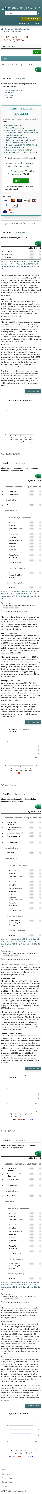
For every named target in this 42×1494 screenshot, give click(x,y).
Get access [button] (22, 180)
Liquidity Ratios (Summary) (13, 90)
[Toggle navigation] (4, 3)
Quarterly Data (20, 79)
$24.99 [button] (36, 52)
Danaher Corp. (13, 534)
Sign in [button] (36, 23)
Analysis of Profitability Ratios (17, 138)
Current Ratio (9, 93)
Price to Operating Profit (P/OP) (21, 152)
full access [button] (16, 163)
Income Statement (13, 125)
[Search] (38, 13)
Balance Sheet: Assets (14, 128)
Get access (24, 23)
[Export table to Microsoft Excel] (38, 243)
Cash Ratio (8, 98)
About (4, 1470)
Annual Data (7, 79)
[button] (2, 251)
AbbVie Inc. (12, 522)
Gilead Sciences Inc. (22, 29)
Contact (5, 1486)
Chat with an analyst (31, 19)
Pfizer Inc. (12, 546)
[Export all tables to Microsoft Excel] (38, 69)
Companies (9, 29)
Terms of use (6, 1474)
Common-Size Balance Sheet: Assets (19, 130)
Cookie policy (7, 1482)
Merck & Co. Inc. (14, 543)
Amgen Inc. (12, 525)
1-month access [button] (18, 171)
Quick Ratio (8, 95)
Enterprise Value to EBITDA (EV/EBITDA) (21, 145)
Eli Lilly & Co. (12, 537)
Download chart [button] (33, 391)
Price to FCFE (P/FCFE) (14, 147)
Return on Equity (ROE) (18, 150)
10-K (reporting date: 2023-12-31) (25, 264)
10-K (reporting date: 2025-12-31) (19, 261)
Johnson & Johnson (15, 540)
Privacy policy (7, 1478)
